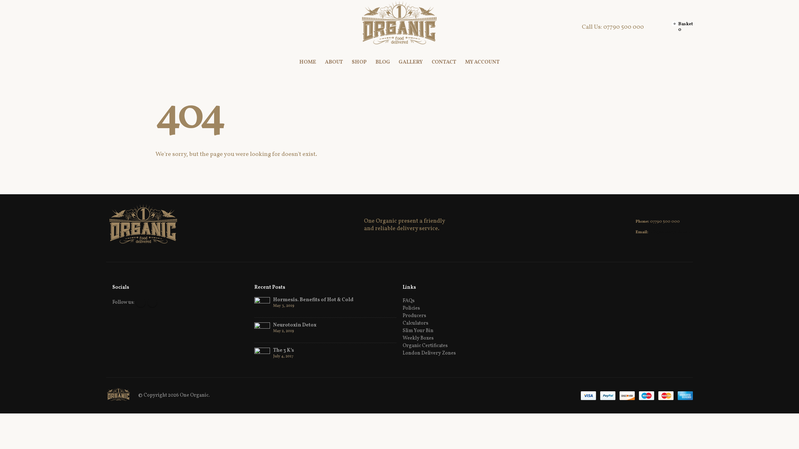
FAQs (408, 300)
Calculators (415, 323)
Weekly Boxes (418, 338)
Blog (382, 62)
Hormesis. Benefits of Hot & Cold (313, 300)
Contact (444, 62)
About (334, 62)
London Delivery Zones (429, 353)
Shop (359, 62)
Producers (414, 315)
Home (307, 62)
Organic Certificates (425, 345)
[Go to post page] (262, 305)
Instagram (152, 302)
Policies (411, 308)
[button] (111, 27)
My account (482, 62)
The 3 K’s (283, 350)
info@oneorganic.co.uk (671, 232)
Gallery (411, 62)
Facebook (140, 302)
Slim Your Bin (418, 330)
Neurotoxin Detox (294, 325)
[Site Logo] (399, 27)
